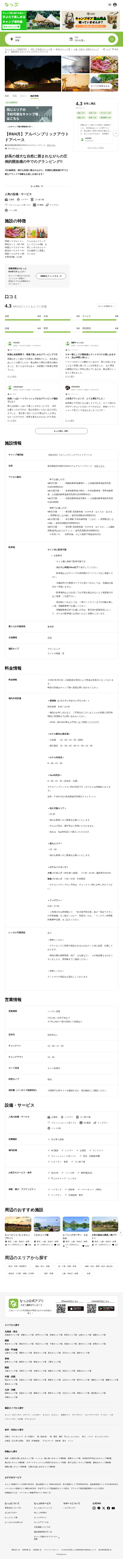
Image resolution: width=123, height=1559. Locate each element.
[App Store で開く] (76, 1308)
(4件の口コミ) (16, 148)
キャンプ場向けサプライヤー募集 (45, 1538)
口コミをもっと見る (96, 148)
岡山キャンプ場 (11, 1380)
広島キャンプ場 (25, 1380)
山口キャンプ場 (68, 1380)
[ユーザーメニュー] (112, 5)
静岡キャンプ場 (25, 1362)
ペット (70, 1441)
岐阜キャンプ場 (11, 1362)
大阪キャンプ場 (11, 1371)
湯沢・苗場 (48, 1273)
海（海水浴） (42, 1437)
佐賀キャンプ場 (25, 1393)
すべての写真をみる (100, 86)
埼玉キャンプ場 (41, 1344)
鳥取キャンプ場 (40, 1380)
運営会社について (12, 1508)
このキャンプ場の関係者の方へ (20, 127)
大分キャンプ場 (68, 1393)
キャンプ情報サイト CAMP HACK (18, 1484)
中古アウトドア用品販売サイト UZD (52, 1488)
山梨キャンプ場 (11, 1353)
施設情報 (34, 96)
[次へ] (116, 133)
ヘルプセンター (69, 1508)
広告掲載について (41, 1527)
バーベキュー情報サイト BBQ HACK (19, 1488)
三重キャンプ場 (54, 1362)
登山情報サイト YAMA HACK (47, 1484)
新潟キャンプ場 (40, 1353)
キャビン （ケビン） (51, 1415)
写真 (15, 96)
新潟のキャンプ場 (63, 49)
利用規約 (36, 1550)
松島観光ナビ (10, 1493)
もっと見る (35, 186)
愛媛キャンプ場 (112, 1380)
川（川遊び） (30, 1437)
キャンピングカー (102, 1437)
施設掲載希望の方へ (42, 1532)
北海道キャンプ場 (12, 1335)
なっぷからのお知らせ (14, 1522)
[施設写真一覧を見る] (33, 74)
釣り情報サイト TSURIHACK (74, 1484)
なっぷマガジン (40, 1517)
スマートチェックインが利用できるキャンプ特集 (46, 1462)
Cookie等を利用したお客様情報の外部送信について (78, 1550)
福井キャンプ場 (83, 1353)
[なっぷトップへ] (11, 5)
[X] (103, 1508)
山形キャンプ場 (85, 1335)
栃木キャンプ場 (85, 1344)
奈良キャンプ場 (68, 1371)
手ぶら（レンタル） (72, 1437)
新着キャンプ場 (74, 1458)
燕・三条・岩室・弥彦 (67, 1266)
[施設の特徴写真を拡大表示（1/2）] (15, 232)
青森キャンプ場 (27, 1335)
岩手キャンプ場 (41, 1335)
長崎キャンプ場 (40, 1393)
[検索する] (112, 39)
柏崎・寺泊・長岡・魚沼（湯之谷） (99, 1266)
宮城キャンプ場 (56, 1335)
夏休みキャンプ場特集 (102, 1462)
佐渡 (88, 1273)
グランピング (30, 1419)
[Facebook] (108, 1508)
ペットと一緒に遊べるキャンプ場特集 (50, 1458)
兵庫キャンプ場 (25, 1371)
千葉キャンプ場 (56, 1344)
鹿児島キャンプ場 (98, 1393)
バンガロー (36, 1415)
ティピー (104, 1415)
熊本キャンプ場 (54, 1393)
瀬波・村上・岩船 (42, 1266)
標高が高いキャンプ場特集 (15, 1467)
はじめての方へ (11, 1513)
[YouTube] (113, 1508)
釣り (84, 1437)
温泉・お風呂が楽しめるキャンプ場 (19, 1458)
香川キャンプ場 (83, 1380)
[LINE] (98, 1508)
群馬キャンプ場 (99, 1344)
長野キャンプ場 (25, 1353)
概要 (7, 96)
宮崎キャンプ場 (83, 1393)
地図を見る (51, 145)
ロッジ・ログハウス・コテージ (17, 1415)
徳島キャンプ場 (97, 1380)
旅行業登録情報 (104, 1550)
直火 (64, 1441)
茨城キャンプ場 (70, 1344)
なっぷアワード (40, 1522)
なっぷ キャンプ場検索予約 (16, 49)
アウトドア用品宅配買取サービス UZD (86, 1488)
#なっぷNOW (39, 1513)
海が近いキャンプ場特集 (15, 1462)
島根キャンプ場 (54, 1380)
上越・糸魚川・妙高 (70, 1273)
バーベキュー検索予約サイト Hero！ (34, 1493)
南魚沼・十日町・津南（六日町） (22, 1273)
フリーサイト (77, 1415)
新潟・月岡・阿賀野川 (18, 1266)
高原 (55, 1437)
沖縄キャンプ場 (11, 1397)
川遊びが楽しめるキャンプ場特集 (41, 1467)
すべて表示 (11, 376)
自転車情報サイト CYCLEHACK (103, 1484)
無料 (60, 1437)
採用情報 (25, 1550)
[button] (32, 356)
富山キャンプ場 (54, 1353)
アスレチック (48, 1441)
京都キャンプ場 (40, 1371)
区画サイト (65, 1415)
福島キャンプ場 (99, 1335)
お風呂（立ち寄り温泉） (15, 1441)
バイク (90, 1437)
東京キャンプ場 (11, 1344)
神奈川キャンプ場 (26, 1344)
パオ (111, 1415)
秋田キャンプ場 (70, 1335)
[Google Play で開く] (106, 1308)
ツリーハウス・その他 (14, 1419)
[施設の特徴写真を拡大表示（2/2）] (37, 232)
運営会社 (15, 1550)
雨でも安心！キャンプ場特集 (79, 1462)
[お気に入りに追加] (28, 1220)
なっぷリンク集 (11, 1517)
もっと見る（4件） (61, 431)
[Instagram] (94, 1508)
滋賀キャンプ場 (54, 1371)
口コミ (23, 96)
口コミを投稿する (105, 306)
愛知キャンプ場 (40, 1362)
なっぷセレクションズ (43, 1508)
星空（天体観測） (33, 1441)
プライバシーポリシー (51, 1550)
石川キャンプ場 (68, 1353)
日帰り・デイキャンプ (14, 1437)
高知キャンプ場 (11, 1384)
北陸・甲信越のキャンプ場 (41, 49)
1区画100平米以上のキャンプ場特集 (97, 1458)
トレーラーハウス (91, 1415)
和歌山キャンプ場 (84, 1371)
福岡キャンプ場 (11, 1393)
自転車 (58, 1441)
